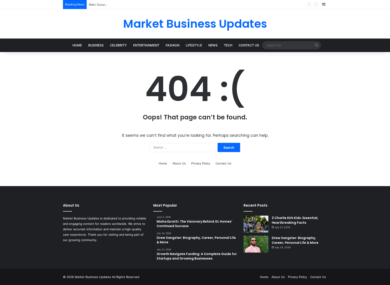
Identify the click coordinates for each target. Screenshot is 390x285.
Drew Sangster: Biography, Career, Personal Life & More (295, 240)
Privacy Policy (200, 163)
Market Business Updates (93, 277)
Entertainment (146, 45)
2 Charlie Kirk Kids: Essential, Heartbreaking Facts (295, 220)
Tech (228, 45)
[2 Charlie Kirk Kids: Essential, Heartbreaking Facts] (256, 224)
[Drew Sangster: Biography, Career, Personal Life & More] (256, 244)
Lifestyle (194, 45)
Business (96, 45)
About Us (179, 163)
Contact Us (249, 45)
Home (77, 45)
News (213, 45)
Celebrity (118, 45)
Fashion (172, 45)
